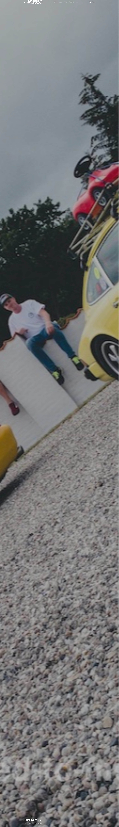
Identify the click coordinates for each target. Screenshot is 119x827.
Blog (54, 2)
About (66, 2)
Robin (25, 823)
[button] (94, 2)
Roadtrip (32, 816)
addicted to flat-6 (27, 816)
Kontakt (72, 2)
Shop (60, 2)
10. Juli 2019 (29, 823)
